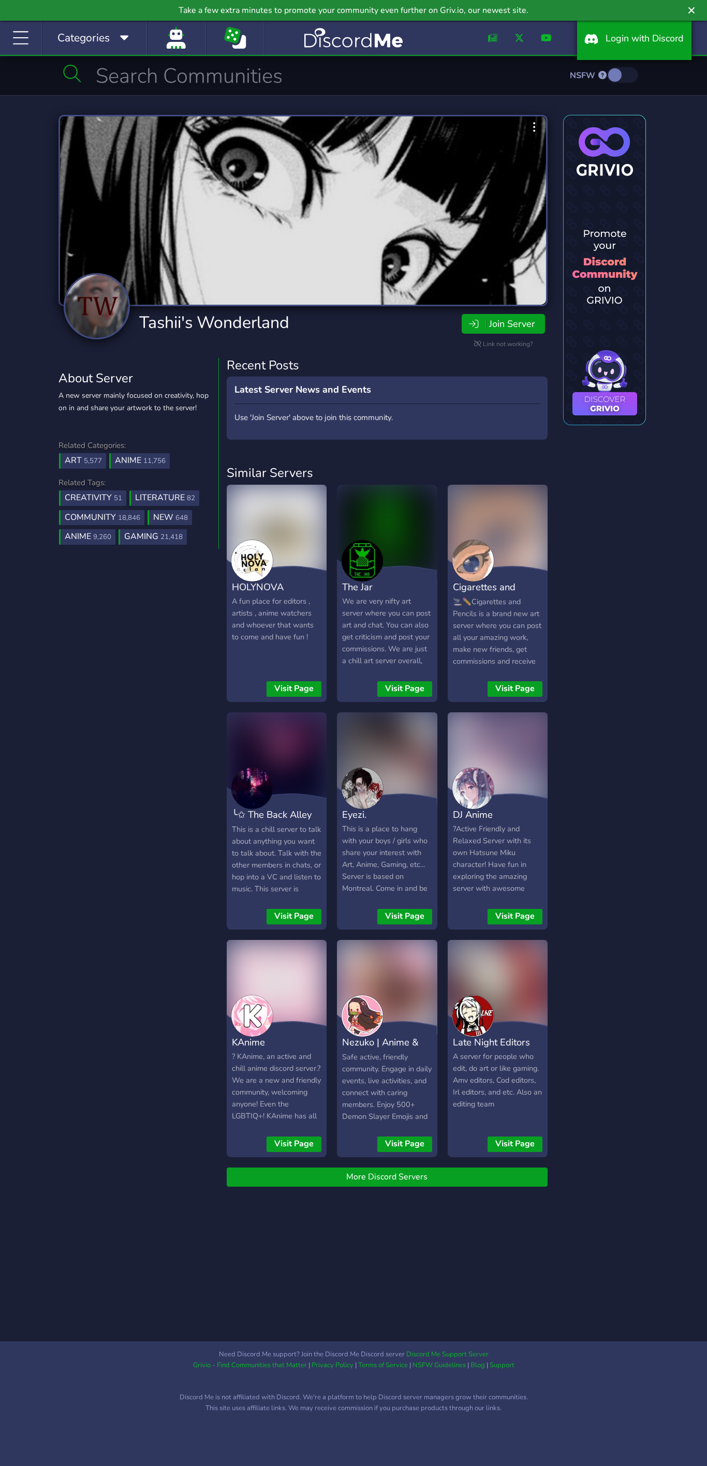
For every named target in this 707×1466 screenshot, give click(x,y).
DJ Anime (473, 814)
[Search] (72, 73)
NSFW (583, 75)
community (102, 517)
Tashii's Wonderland (214, 322)
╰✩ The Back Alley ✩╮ (272, 822)
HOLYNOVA (258, 586)
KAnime (248, 1042)
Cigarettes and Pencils (484, 594)
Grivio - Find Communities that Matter (250, 1365)
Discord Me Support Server (447, 1354)
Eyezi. (354, 814)
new (170, 517)
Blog (477, 1365)
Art (83, 460)
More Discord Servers (387, 1177)
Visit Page (294, 688)
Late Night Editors (491, 1042)
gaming (153, 536)
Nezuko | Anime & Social (380, 1050)
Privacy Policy (333, 1365)
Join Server (512, 324)
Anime (140, 460)
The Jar (357, 586)
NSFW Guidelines (439, 1365)
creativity (93, 497)
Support (502, 1365)
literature (165, 497)
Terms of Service (383, 1365)
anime (88, 536)
